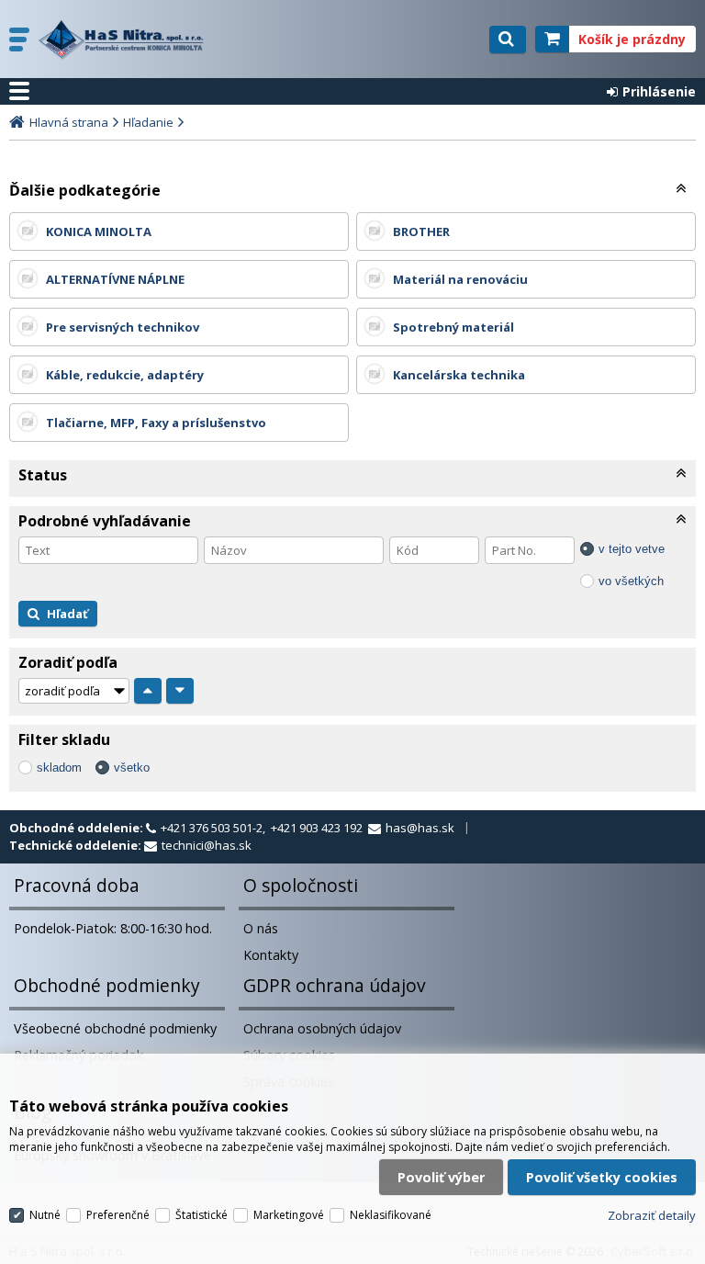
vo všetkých (631, 581)
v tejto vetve (632, 549)
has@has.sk (420, 827)
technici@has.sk (207, 845)
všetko (132, 767)
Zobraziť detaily (652, 1215)
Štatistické (201, 1215)
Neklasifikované (390, 1215)
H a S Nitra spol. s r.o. (126, 39)
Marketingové (288, 1215)
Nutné (45, 1215)
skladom (59, 767)
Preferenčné (118, 1215)
